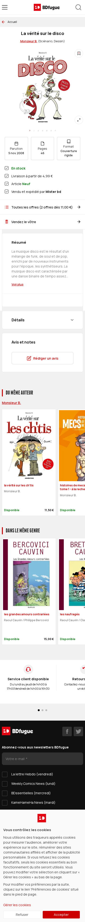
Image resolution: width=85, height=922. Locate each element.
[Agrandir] (79, 120)
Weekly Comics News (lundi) (33, 783)
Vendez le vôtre (23, 222)
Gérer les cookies (17, 905)
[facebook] (67, 731)
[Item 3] (42, 130)
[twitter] (78, 731)
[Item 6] (55, 130)
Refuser (22, 914)
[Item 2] (38, 130)
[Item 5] (51, 130)
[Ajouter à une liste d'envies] (79, 53)
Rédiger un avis (45, 358)
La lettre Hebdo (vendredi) (32, 774)
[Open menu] (5, 7)
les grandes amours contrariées (26, 614)
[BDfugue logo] (47, 7)
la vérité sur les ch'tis (19, 485)
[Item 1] (34, 130)
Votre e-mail (15, 758)
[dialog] (42, 866)
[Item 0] (29, 130)
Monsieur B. (28, 41)
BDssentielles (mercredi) (31, 793)
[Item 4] (46, 130)
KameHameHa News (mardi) (33, 802)
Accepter (61, 914)
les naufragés (70, 614)
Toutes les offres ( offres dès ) (42, 207)
